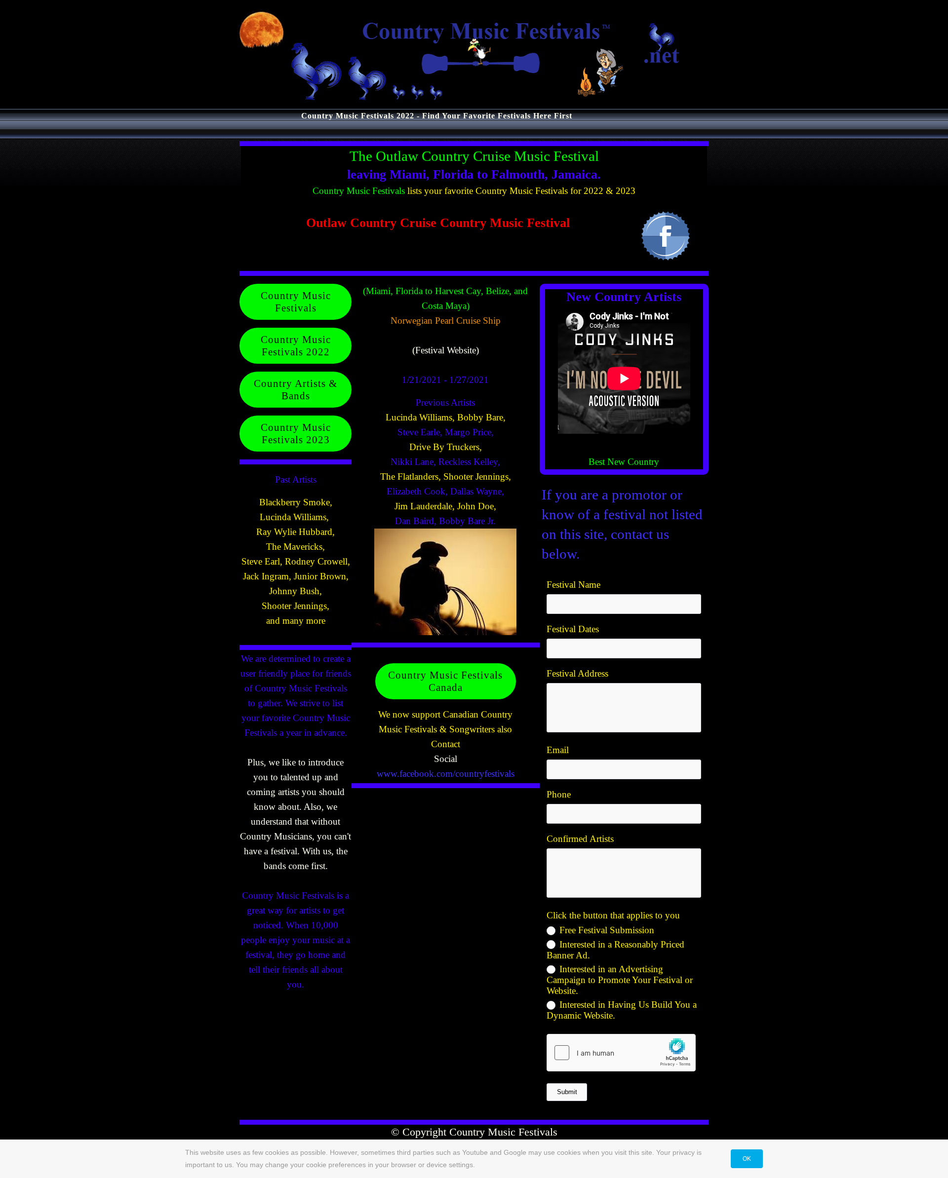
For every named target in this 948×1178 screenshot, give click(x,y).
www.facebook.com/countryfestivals (445, 773)
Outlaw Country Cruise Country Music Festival (438, 223)
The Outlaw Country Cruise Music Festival (474, 156)
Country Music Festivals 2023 (296, 433)
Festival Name (573, 584)
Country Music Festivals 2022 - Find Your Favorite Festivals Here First (436, 116)
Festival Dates (573, 629)
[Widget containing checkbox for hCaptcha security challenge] (621, 1052)
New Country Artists (623, 297)
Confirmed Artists (580, 839)
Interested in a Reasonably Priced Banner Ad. (615, 949)
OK (747, 1158)
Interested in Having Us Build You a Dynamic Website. (622, 1010)
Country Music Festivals (359, 191)
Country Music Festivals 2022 (296, 345)
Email (558, 750)
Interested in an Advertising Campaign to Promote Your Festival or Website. (620, 980)
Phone (559, 794)
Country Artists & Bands (295, 389)
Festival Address (577, 673)
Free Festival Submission (606, 930)
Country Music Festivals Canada (445, 681)
